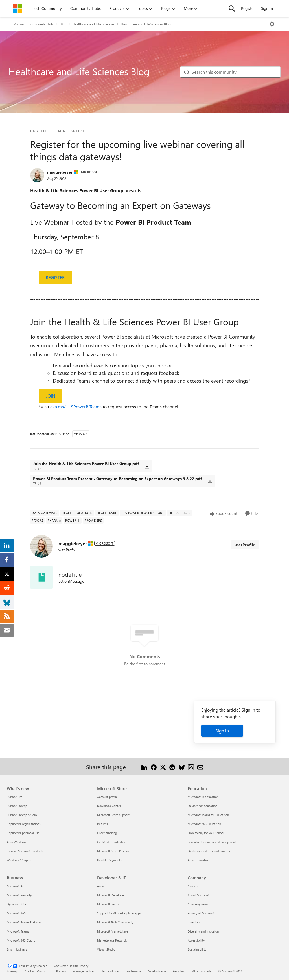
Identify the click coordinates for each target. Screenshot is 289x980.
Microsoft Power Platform (24, 922)
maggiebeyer (60, 172)
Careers (193, 886)
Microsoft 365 (16, 913)
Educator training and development (212, 842)
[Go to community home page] (17, 8)
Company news (198, 904)
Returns (102, 824)
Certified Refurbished (111, 842)
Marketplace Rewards (112, 940)
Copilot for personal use (23, 833)
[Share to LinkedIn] (144, 767)
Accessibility (196, 940)
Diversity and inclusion (203, 931)
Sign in (222, 731)
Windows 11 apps (19, 860)
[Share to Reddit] (172, 767)
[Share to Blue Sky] (182, 767)
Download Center (109, 806)
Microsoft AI (15, 886)
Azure (101, 886)
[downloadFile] (147, 466)
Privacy (61, 971)
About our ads (201, 971)
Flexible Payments (109, 860)
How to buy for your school (206, 833)
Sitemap (12, 971)
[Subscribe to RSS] (191, 767)
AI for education (198, 860)
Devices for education (202, 806)
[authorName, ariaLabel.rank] (37, 175)
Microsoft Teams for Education (208, 815)
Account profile (107, 797)
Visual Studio (106, 949)
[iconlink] (41, 577)
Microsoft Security (19, 895)
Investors (194, 922)
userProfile (245, 544)
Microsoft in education (203, 797)
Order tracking (107, 833)
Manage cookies (84, 971)
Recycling (178, 971)
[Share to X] (163, 767)
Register (248, 8)
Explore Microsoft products (25, 851)
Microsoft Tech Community (115, 922)
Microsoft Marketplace (112, 931)
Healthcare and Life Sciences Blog (146, 24)
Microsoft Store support (113, 815)
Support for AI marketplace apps (119, 913)
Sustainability (197, 949)
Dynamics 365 (16, 904)
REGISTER (55, 277)
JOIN (50, 396)
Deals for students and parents (209, 851)
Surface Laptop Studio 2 (23, 815)
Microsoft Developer (111, 895)
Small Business (17, 949)
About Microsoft (199, 895)
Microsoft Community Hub (33, 24)
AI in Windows (16, 842)
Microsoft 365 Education (204, 824)
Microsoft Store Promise (113, 851)
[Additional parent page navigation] (62, 24)
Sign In (267, 8)
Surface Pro (14, 797)
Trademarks (133, 971)
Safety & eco (157, 971)
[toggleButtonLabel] (272, 24)
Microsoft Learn (108, 904)
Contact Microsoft (37, 971)
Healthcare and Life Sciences (93, 24)
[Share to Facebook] (154, 767)
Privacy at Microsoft (201, 913)
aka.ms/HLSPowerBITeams (76, 406)
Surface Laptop (17, 806)
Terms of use (110, 971)
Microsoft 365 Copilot (21, 940)
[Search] (231, 8)
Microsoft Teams (18, 931)
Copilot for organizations (24, 824)
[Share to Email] (200, 767)
